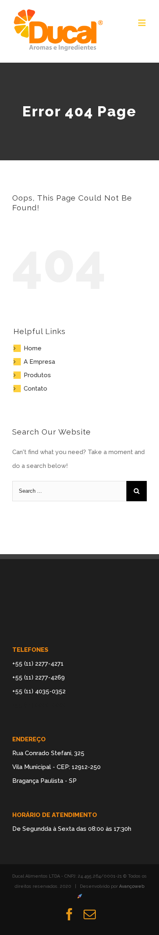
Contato (35, 388)
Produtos (37, 375)
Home (33, 348)
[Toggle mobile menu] (142, 22)
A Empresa (39, 361)
